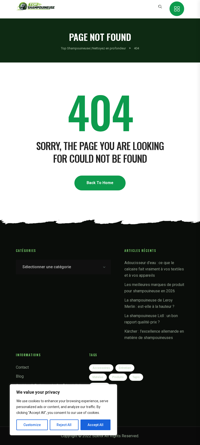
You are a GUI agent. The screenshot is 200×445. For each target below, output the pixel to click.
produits (118, 377)
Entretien (125, 368)
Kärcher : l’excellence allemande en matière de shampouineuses (154, 334)
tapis (136, 377)
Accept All (95, 425)
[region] (63, 409)
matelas (97, 377)
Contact (22, 367)
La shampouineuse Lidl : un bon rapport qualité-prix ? (151, 318)
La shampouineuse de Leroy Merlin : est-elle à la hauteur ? (149, 303)
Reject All (64, 425)
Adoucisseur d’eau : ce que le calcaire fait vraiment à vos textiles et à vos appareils (154, 269)
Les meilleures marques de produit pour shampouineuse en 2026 (154, 287)
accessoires (101, 368)
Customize (32, 425)
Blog (20, 376)
